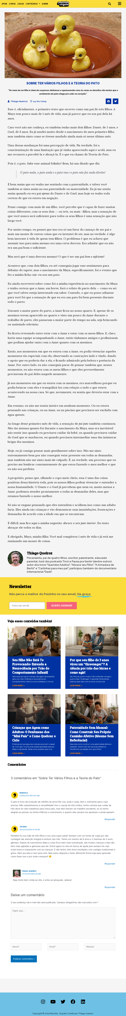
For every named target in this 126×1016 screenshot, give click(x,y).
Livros (12, 4)
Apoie (4, 4)
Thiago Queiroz (29, 871)
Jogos (20, 4)
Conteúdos (31, 4)
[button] (109, 3)
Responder (110, 819)
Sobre (45, 4)
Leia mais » (18, 685)
